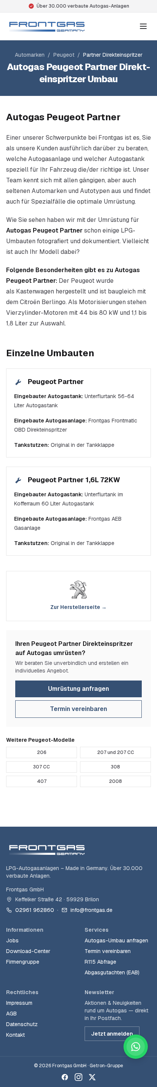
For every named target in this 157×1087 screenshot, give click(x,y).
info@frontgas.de (91, 910)
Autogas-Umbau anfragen (116, 940)
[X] (92, 1077)
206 (41, 752)
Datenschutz (22, 1024)
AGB (11, 1013)
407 (41, 781)
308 (115, 767)
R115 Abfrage (100, 961)
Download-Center (28, 951)
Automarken (30, 54)
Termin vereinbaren (78, 709)
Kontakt (15, 1034)
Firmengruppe (22, 961)
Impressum (19, 1002)
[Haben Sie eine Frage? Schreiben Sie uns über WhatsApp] (135, 1046)
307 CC (41, 767)
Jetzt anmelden (112, 1033)
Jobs (12, 940)
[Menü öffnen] (143, 26)
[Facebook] (65, 1077)
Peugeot (63, 54)
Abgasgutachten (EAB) (112, 972)
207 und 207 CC (115, 752)
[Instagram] (78, 1077)
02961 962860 (34, 910)
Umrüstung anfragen (78, 689)
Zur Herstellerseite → (78, 607)
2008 (115, 781)
